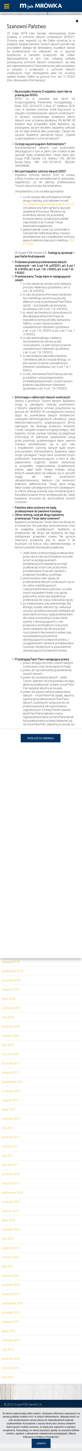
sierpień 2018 (10, 989)
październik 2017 (12, 1081)
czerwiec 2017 (11, 1118)
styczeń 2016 (10, 1275)
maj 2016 (8, 1238)
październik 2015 (12, 1303)
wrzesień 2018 (11, 980)
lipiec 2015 (8, 1331)
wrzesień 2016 (11, 1201)
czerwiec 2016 (11, 1229)
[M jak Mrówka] (41, 5)
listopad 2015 (10, 1294)
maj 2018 (8, 1017)
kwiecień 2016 (11, 1248)
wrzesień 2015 (11, 1312)
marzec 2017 (10, 1146)
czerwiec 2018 (11, 1008)
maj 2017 (8, 1128)
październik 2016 (12, 1192)
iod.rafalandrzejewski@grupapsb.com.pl (48, 204)
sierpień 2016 (10, 1211)
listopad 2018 (10, 961)
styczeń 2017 (10, 1164)
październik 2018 (12, 971)
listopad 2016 (10, 1183)
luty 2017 (7, 1155)
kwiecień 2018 (11, 1026)
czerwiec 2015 (11, 1340)
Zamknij (41, 1443)
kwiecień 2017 (11, 1137)
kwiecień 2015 (11, 1358)
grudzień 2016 (11, 1174)
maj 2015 (8, 1349)
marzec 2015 (10, 1368)
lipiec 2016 (8, 1220)
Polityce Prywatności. (47, 1437)
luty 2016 (7, 1266)
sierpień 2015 (10, 1321)
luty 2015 (7, 1377)
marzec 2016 (10, 1257)
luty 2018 (7, 1045)
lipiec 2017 (8, 1109)
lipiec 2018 (8, 998)
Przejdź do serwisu (40, 738)
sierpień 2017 (10, 1100)
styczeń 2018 (10, 1054)
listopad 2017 (10, 1072)
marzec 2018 (10, 1035)
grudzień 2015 (11, 1284)
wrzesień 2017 (11, 1091)
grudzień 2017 (11, 1063)
